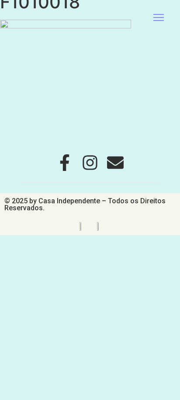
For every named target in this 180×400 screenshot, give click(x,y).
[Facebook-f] (64, 162)
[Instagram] (90, 162)
